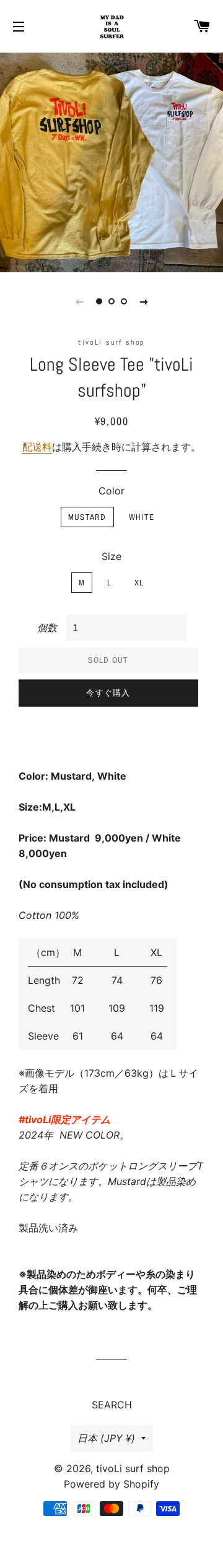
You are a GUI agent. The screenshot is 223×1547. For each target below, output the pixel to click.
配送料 (37, 447)
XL (139, 582)
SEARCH (112, 1404)
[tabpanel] (111, 161)
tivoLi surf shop (133, 1468)
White (142, 517)
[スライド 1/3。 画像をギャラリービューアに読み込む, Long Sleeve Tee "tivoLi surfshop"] (99, 301)
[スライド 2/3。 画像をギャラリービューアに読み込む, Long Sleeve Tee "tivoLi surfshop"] (111, 301)
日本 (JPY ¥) (106, 1438)
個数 (47, 627)
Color (111, 491)
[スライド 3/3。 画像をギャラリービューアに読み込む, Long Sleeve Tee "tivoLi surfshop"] (124, 301)
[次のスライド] (143, 301)
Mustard (87, 517)
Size (111, 556)
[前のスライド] (79, 301)
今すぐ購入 (108, 692)
